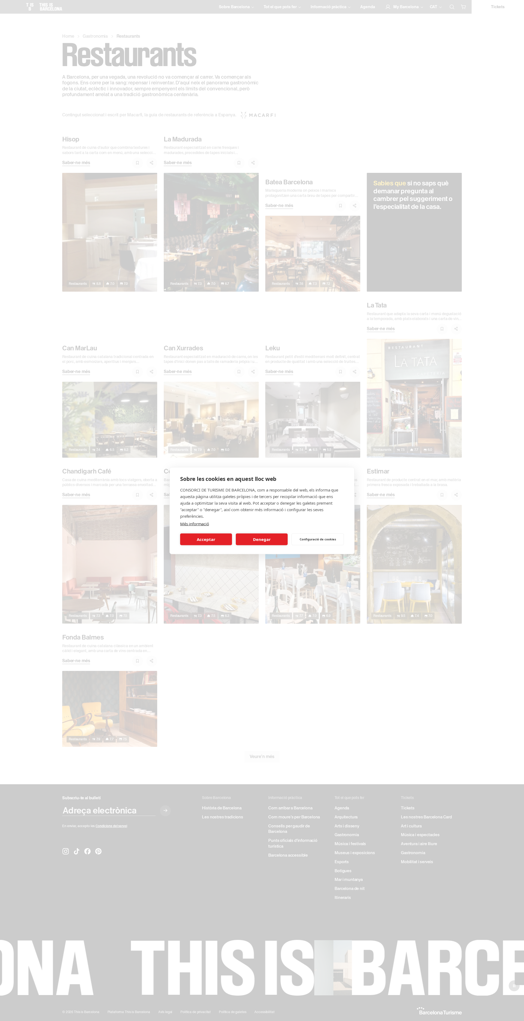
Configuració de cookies (318, 539)
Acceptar (206, 539)
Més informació (194, 523)
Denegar (262, 539)
